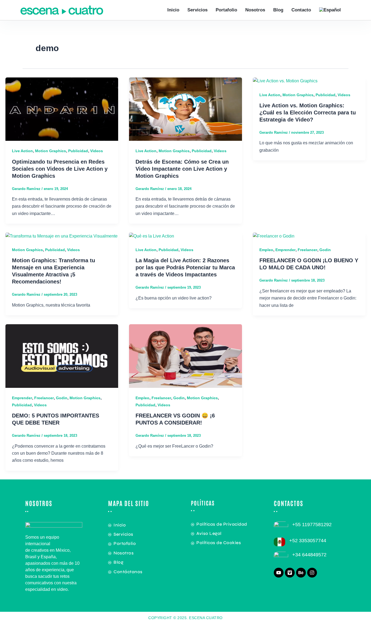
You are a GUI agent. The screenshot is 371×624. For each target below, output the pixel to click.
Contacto (301, 10)
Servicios (197, 10)
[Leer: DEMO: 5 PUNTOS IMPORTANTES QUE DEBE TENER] (61, 355)
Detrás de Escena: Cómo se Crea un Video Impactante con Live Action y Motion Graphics (182, 169)
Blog (278, 10)
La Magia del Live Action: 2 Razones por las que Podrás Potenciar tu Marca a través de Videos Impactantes (185, 267)
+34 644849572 (309, 554)
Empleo (266, 250)
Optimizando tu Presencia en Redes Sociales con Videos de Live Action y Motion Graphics (60, 169)
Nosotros (255, 10)
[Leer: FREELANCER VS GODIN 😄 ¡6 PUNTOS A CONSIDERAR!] (185, 355)
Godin (325, 250)
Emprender (285, 250)
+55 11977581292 (312, 524)
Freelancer (307, 250)
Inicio (173, 10)
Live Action (22, 151)
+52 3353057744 (307, 540)
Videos (96, 151)
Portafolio (226, 10)
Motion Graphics (50, 151)
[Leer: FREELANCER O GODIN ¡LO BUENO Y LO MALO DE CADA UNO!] (273, 235)
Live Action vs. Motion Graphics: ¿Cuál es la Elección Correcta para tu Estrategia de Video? (307, 112)
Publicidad (78, 151)
